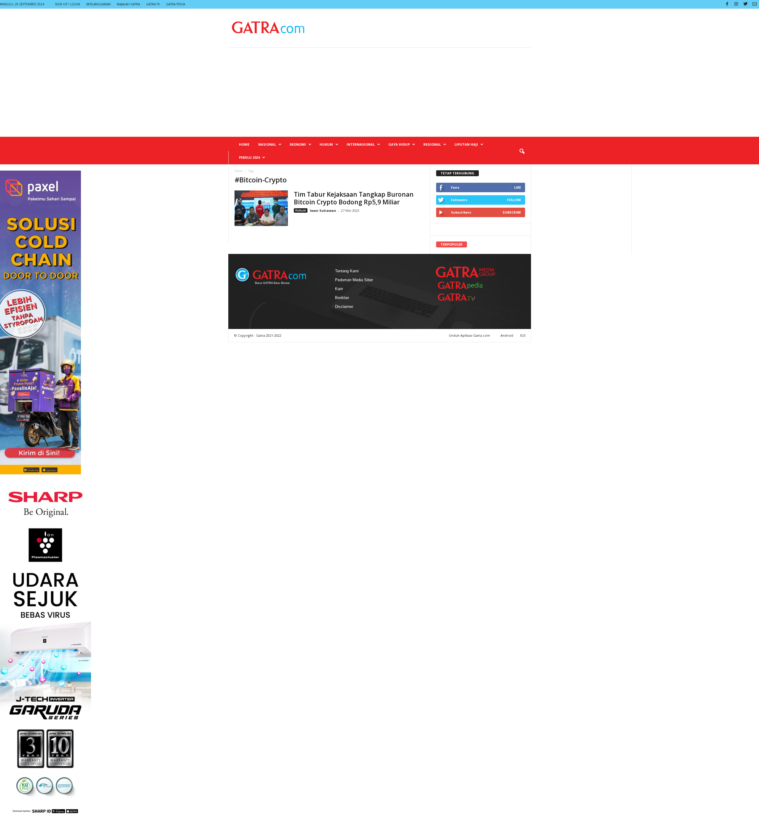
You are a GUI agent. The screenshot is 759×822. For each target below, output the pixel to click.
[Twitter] (745, 4)
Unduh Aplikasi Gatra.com (470, 335)
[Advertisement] (379, 92)
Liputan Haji (466, 144)
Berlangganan (98, 4)
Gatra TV (153, 4)
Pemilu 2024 (249, 157)
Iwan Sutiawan (323, 210)
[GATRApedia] (462, 285)
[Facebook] (727, 4)
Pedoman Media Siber (354, 280)
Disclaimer (344, 306)
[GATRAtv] (462, 297)
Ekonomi (298, 144)
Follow (514, 200)
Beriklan (342, 297)
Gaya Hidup (399, 144)
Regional (432, 144)
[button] (521, 151)
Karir (339, 289)
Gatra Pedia (175, 4)
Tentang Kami (347, 271)
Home (244, 144)
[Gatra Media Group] (465, 272)
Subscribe (512, 212)
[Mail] (754, 4)
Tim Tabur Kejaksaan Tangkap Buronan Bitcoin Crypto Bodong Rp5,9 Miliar (354, 198)
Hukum (326, 144)
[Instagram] (736, 4)
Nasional (267, 144)
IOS (522, 335)
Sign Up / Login (67, 4)
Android (506, 335)
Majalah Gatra (128, 4)
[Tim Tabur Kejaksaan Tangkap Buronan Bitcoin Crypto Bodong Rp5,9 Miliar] (261, 208)
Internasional (361, 144)
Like (517, 187)
